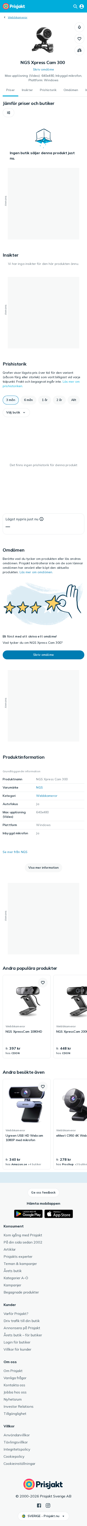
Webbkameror (17, 17)
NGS (39, 787)
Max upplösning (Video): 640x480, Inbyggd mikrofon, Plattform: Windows (43, 78)
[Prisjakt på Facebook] (39, 1505)
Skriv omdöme (43, 69)
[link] (27, 1016)
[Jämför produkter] (79, 50)
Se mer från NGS (15, 852)
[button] (79, 27)
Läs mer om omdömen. (36, 572)
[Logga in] (81, 6)
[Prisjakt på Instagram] (48, 1505)
